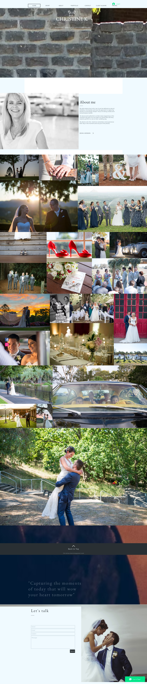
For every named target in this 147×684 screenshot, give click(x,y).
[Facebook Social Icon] (6, 339)
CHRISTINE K (72, 19)
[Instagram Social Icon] (6, 344)
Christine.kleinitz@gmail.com (73, 553)
